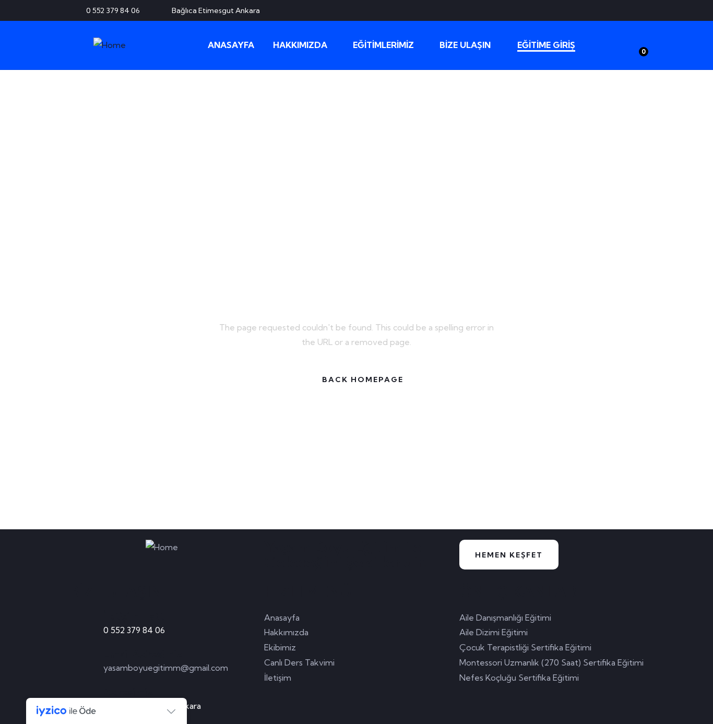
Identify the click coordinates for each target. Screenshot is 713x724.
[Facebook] (604, 10)
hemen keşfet (509, 555)
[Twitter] (587, 10)
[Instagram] (639, 10)
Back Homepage (362, 379)
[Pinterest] (621, 10)
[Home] (109, 45)
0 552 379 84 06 (134, 630)
